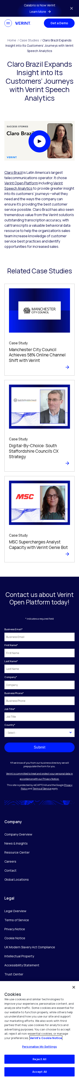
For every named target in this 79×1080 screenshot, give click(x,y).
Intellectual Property (19, 956)
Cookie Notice (14, 938)
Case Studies (30, 40)
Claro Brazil (13, 172)
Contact (10, 870)
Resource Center (17, 852)
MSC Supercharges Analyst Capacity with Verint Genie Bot (38, 544)
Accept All (39, 1072)
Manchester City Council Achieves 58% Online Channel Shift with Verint (37, 355)
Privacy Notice (14, 929)
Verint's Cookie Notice (46, 1038)
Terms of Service (42, 788)
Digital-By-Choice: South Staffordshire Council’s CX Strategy (34, 451)
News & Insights (16, 843)
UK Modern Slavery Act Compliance (29, 947)
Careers (10, 861)
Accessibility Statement (21, 965)
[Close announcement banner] (71, 8)
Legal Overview (15, 911)
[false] (74, 987)
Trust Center (13, 974)
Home (13, 40)
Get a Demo (59, 23)
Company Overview (18, 834)
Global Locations (16, 879)
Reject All (39, 1059)
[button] (39, 141)
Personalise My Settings (39, 1047)
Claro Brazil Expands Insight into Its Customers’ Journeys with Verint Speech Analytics (39, 45)
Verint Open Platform (21, 183)
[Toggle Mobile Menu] (8, 23)
